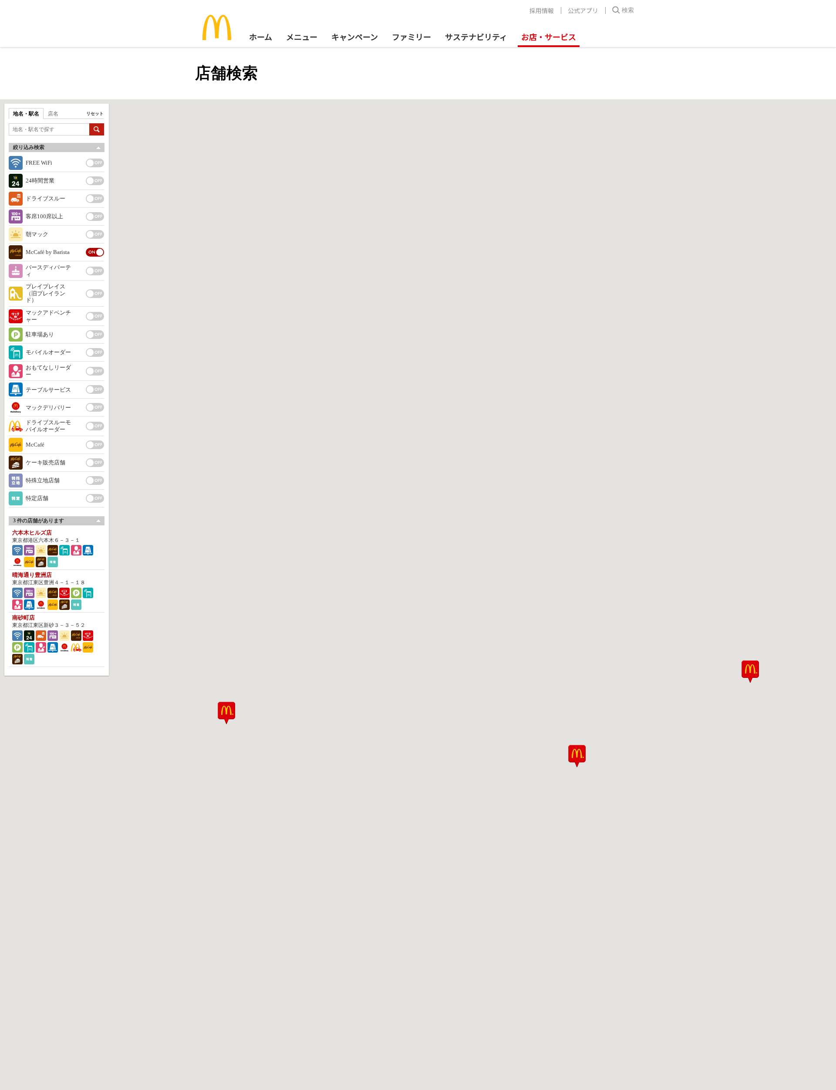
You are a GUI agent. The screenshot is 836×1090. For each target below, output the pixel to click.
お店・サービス (548, 36)
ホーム (260, 36)
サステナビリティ (476, 36)
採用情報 (541, 10)
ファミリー (411, 36)
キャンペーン (354, 36)
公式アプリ (583, 10)
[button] (226, 713)
